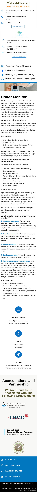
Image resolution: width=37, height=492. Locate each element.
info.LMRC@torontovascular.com (18, 323)
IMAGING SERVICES (13, 471)
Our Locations (12, 465)
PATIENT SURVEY (12, 477)
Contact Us (11, 459)
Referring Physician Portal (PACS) (19, 75)
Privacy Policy (25, 488)
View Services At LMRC (19, 56)
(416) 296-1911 (18, 344)
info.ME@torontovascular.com (15, 23)
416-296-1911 (11, 19)
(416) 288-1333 (18, 347)
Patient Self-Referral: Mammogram (20, 79)
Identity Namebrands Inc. (26, 483)
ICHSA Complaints (30, 491)
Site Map (17, 488)
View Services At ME (18, 26)
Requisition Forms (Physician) (18, 66)
